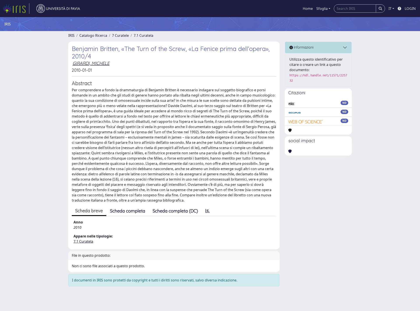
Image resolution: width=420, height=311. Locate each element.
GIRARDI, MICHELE (91, 63)
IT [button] (390, 8)
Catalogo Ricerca (93, 35)
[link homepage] (16, 8)
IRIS (71, 35)
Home (308, 8)
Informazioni (303, 47)
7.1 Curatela (143, 35)
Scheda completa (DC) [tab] (175, 211)
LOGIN (410, 8)
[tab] (208, 211)
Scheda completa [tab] (127, 211)
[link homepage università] (58, 8)
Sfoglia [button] (322, 8)
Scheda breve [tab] (89, 210)
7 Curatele (120, 35)
